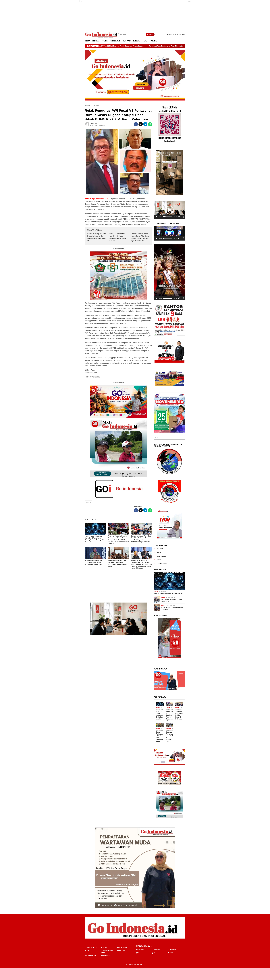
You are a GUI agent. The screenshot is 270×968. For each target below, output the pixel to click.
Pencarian (150, 34)
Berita (156, 591)
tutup (80, 1)
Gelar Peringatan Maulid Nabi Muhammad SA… (159, 736)
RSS (171, 953)
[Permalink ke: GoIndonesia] (87, 124)
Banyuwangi (161, 556)
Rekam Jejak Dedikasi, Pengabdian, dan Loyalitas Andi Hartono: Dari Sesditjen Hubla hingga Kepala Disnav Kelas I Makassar (141, 564)
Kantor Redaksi (91, 948)
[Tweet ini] (140, 124)
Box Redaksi (122, 948)
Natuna (159, 560)
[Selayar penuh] (183, 217)
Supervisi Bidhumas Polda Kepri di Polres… (173, 608)
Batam (159, 552)
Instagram (173, 949)
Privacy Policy (90, 956)
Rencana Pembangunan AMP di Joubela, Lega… (169, 736)
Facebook (141, 949)
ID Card (104, 948)
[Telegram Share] (145, 124)
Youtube (140, 953)
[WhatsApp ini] (150, 124)
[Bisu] (179, 217)
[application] (169, 210)
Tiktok (156, 953)
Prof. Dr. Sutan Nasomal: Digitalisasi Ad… (169, 593)
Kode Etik (121, 951)
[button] (169, 210)
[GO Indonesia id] (101, 34)
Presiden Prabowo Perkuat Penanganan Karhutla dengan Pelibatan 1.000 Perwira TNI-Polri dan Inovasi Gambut (118, 539)
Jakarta (88, 502)
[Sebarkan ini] (136, 124)
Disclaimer (105, 956)
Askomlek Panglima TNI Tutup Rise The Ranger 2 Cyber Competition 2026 (94, 562)
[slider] (167, 216)
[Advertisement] (74, 35)
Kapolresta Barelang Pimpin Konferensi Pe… (171, 600)
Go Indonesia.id (139, 964)
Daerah (168, 728)
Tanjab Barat (162, 563)
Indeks (87, 951)
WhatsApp (157, 949)
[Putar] (156, 217)
